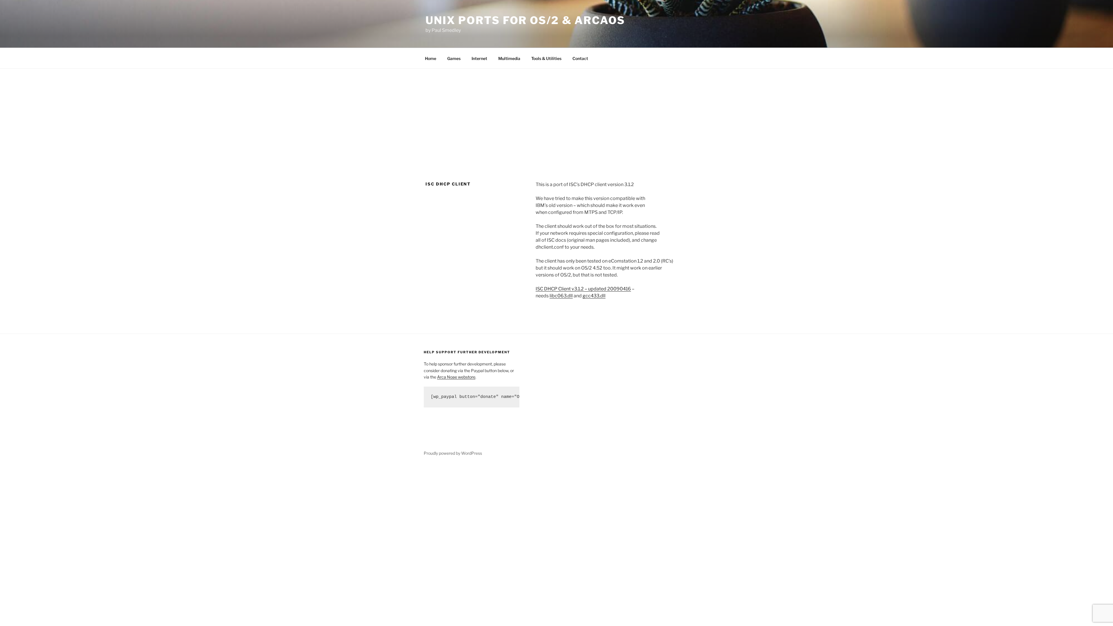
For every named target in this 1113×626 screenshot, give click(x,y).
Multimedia (509, 58)
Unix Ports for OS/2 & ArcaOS (525, 20)
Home (430, 58)
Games (454, 58)
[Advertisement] (556, 112)
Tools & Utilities (546, 58)
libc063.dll (561, 296)
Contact (580, 58)
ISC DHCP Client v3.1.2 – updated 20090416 (583, 289)
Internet (479, 58)
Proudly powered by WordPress (453, 453)
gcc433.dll (594, 296)
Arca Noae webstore (456, 376)
